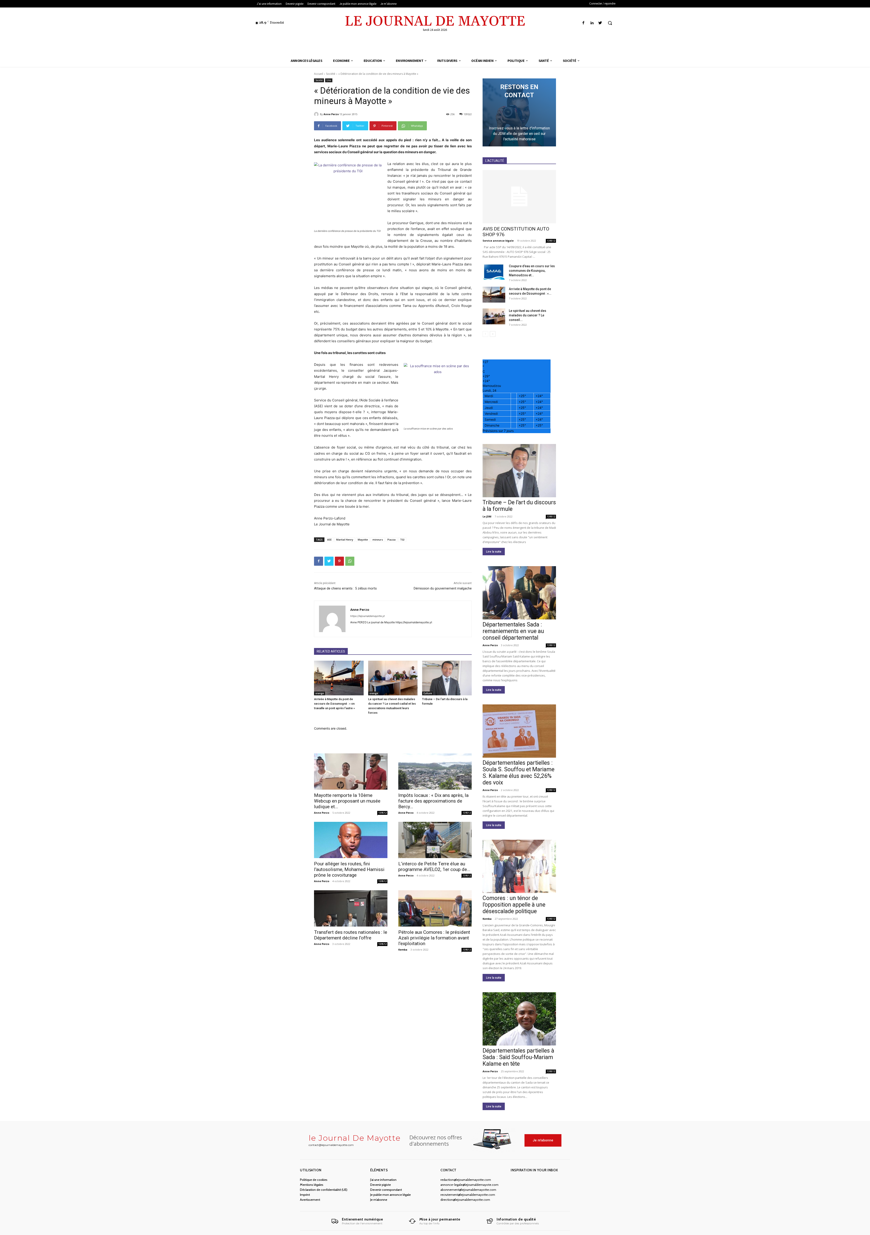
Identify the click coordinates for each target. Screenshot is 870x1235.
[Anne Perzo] (317, 114)
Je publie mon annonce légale (390, 1195)
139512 (382, 812)
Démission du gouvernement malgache (443, 588)
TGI (402, 539)
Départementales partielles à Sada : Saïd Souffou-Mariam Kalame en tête (518, 1057)
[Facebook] (583, 23)
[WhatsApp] (349, 561)
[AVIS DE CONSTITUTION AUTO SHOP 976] (519, 196)
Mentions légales (311, 1185)
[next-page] (492, 334)
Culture (427, 693)
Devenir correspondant (386, 1190)
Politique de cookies (313, 1180)
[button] (609, 22)
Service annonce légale (498, 240)
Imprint (305, 1195)
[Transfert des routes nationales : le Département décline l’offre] (350, 908)
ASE (329, 539)
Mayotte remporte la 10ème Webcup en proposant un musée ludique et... (347, 801)
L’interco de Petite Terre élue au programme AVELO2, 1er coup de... (434, 866)
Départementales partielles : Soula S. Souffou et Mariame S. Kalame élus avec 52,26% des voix (518, 772)
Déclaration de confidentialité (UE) (323, 1190)
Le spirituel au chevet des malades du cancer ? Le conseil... (527, 315)
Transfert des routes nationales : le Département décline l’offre (350, 935)
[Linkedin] (592, 23)
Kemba (402, 949)
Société (330, 74)
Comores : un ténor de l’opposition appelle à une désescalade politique (514, 905)
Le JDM (487, 516)
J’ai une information (383, 1180)
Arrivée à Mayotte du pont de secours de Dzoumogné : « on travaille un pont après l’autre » (334, 703)
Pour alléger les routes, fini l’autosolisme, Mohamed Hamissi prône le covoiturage (349, 869)
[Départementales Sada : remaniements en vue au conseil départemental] (519, 592)
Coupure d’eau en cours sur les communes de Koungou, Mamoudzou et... (532, 270)
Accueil (318, 74)
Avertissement (310, 1200)
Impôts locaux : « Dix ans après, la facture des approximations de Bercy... (433, 801)
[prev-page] (485, 334)
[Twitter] (600, 23)
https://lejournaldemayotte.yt (367, 616)
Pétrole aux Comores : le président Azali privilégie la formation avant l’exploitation (434, 937)
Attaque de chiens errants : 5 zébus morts (345, 588)
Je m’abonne (378, 1200)
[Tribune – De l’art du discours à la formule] (447, 678)
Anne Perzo (331, 114)
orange (319, 693)
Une (328, 80)
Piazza (391, 539)
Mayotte (363, 539)
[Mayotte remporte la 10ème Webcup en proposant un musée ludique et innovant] (350, 771)
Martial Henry (344, 539)
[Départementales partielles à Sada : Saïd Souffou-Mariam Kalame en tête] (519, 1019)
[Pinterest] (339, 561)
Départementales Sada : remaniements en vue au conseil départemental (513, 631)
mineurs (377, 539)
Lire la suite (493, 551)
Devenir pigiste (380, 1185)
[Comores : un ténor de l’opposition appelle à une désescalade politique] (519, 866)
